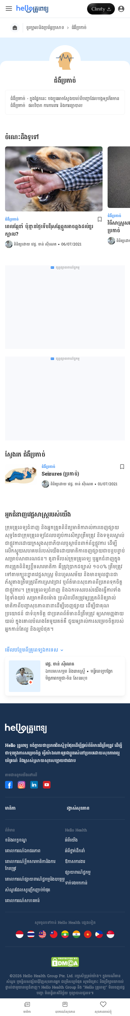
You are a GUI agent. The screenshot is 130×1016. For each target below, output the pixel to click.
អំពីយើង (71, 840)
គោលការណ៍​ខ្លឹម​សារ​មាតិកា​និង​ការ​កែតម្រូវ (30, 865)
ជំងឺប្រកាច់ (79, 27)
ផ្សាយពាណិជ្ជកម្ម (78, 872)
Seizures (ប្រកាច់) (60, 474)
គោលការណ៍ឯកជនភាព (22, 851)
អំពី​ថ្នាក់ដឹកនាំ (75, 851)
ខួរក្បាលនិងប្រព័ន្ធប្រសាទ (45, 27)
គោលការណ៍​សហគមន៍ (22, 900)
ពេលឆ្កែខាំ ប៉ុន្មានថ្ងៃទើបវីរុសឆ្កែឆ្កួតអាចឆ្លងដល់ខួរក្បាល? (49, 230)
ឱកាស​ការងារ (75, 861)
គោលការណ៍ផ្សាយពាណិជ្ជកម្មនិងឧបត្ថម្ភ (34, 879)
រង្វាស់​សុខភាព (78, 808)
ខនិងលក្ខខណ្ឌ (16, 840)
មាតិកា (10, 808)
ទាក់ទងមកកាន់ (76, 883)
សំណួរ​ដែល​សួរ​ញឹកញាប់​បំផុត (27, 890)
